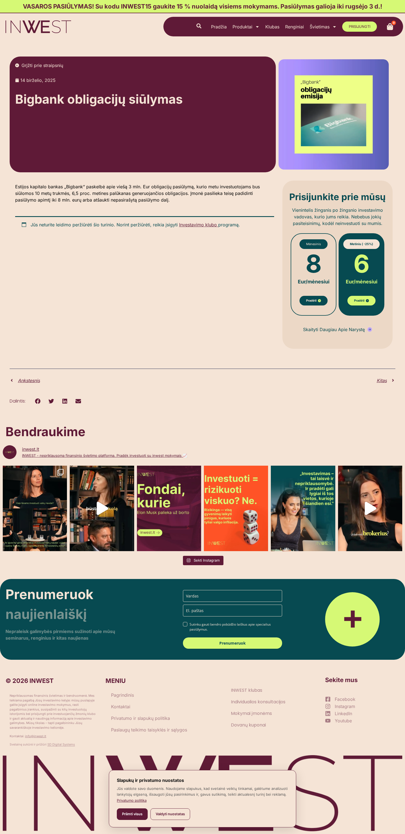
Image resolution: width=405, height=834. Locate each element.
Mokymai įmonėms (251, 713)
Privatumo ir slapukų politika (140, 718)
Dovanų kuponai (248, 725)
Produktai (242, 27)
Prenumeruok (232, 643)
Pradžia (219, 27)
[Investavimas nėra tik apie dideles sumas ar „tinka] (303, 508)
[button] (37, 401)
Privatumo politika (132, 800)
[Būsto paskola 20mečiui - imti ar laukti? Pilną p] (102, 508)
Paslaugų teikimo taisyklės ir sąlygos (149, 730)
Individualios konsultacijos (258, 702)
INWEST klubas (246, 690)
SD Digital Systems (61, 744)
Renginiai (294, 27)
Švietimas (320, 27)
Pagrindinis (122, 695)
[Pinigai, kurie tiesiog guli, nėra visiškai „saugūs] (236, 508)
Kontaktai (120, 706)
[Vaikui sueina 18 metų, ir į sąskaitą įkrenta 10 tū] (35, 508)
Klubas (272, 27)
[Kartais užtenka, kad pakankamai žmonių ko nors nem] (169, 508)
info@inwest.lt (35, 736)
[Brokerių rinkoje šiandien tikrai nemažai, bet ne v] (370, 508)
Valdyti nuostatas (170, 814)
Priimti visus (132, 814)
